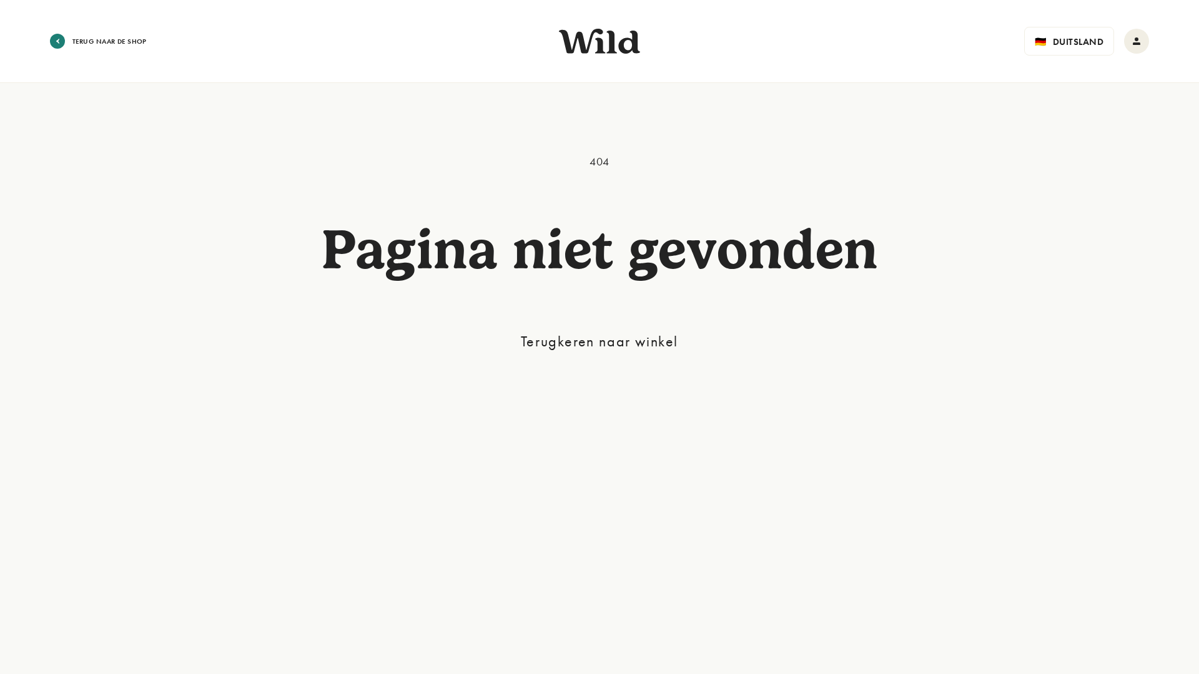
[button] (1069, 41)
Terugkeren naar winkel (599, 341)
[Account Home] (1136, 41)
